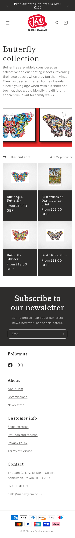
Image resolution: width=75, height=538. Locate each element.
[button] (7, 23)
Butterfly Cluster (14, 257)
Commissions (18, 397)
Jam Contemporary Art (42, 531)
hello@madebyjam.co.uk (25, 494)
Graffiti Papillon (55, 255)
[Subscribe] (63, 334)
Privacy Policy (17, 443)
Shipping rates (18, 427)
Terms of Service (20, 451)
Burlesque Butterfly (15, 198)
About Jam (15, 389)
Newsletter (16, 405)
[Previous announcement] (7, 5)
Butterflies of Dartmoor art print (52, 200)
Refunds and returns (23, 435)
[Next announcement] (68, 5)
